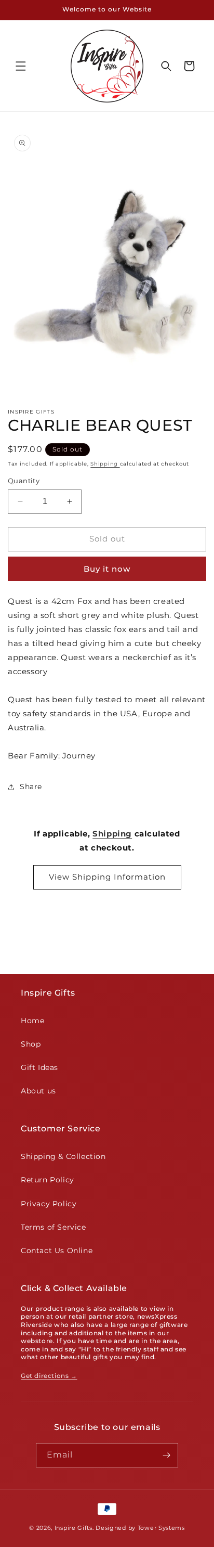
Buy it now (107, 569)
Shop (31, 1044)
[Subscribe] (166, 1455)
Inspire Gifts (73, 1527)
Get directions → (49, 1376)
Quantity (23, 480)
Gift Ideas (39, 1067)
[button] (20, 66)
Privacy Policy (48, 1203)
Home (32, 1020)
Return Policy (47, 1179)
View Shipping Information (107, 877)
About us (38, 1090)
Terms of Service (53, 1227)
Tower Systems (161, 1527)
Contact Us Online (56, 1250)
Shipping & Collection (63, 1156)
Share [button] (31, 786)
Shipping (104, 463)
